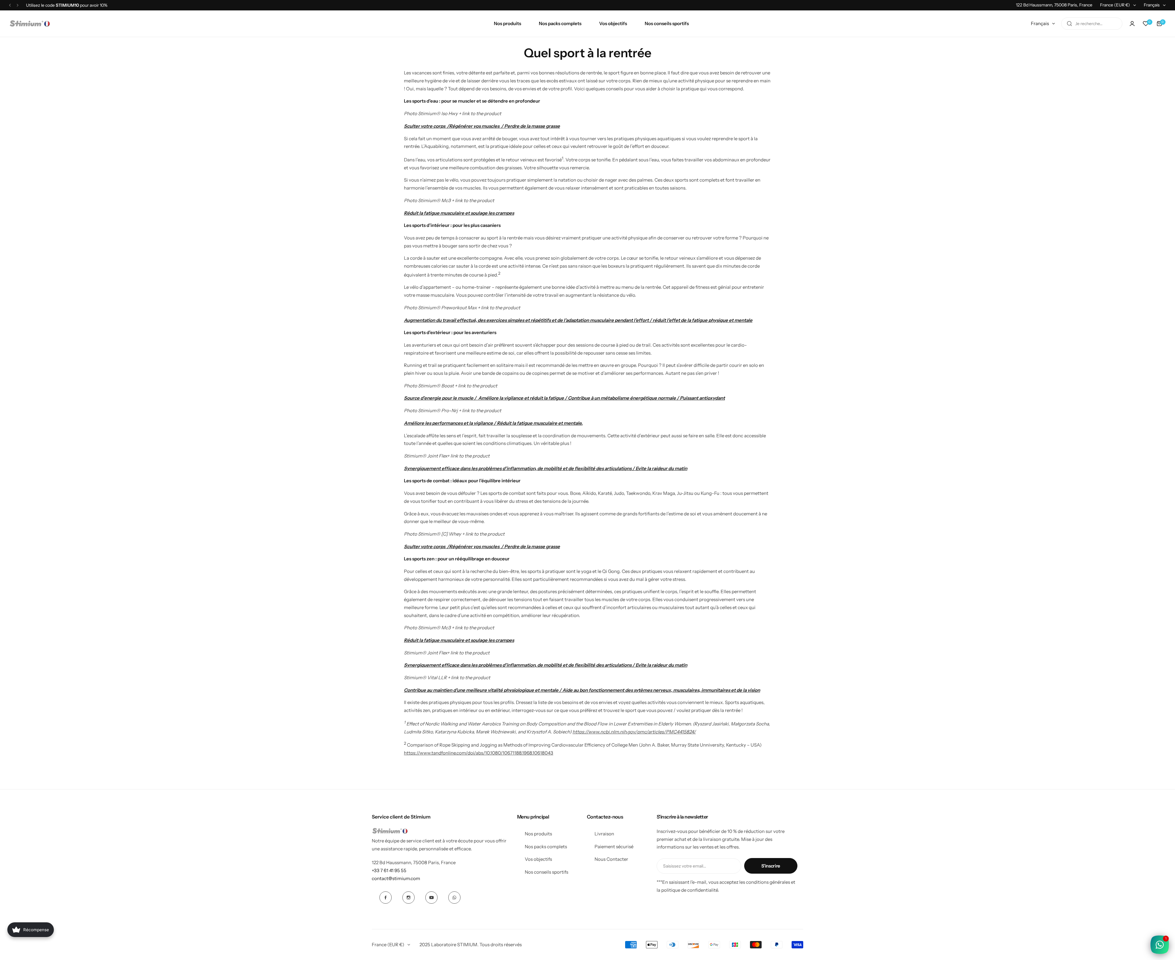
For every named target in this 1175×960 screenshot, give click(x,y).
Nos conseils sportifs (546, 872)
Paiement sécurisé (614, 846)
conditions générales (768, 882)
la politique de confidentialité (687, 890)
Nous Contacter (611, 859)
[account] (1132, 23)
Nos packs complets (546, 846)
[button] (10, 5)
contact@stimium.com (396, 878)
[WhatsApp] (454, 897)
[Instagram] (408, 897)
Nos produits (538, 834)
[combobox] (1091, 23)
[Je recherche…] (1069, 23)
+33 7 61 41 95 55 (389, 870)
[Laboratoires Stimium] (29, 24)
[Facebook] (385, 897)
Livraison (604, 834)
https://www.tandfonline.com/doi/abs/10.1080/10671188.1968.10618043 (478, 753)
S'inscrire (770, 866)
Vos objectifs (538, 859)
